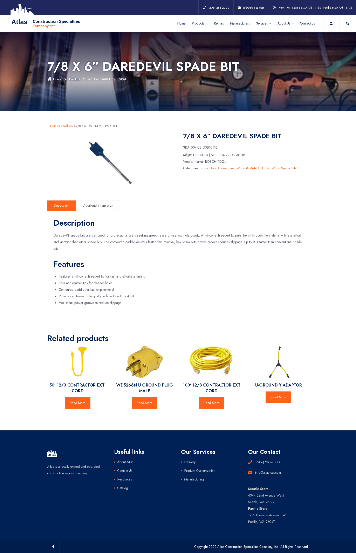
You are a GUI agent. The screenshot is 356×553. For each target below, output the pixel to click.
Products (67, 126)
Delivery (190, 462)
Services (262, 23)
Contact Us (307, 23)
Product (74, 79)
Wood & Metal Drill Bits (253, 168)
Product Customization (199, 470)
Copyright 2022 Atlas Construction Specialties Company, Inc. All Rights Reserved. (251, 546)
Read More (77, 403)
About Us (284, 23)
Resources (124, 479)
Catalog (122, 488)
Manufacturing (194, 479)
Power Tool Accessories (217, 168)
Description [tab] (61, 205)
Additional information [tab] (98, 205)
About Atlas (125, 462)
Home (181, 23)
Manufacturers (240, 23)
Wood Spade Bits (284, 168)
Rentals (219, 23)
